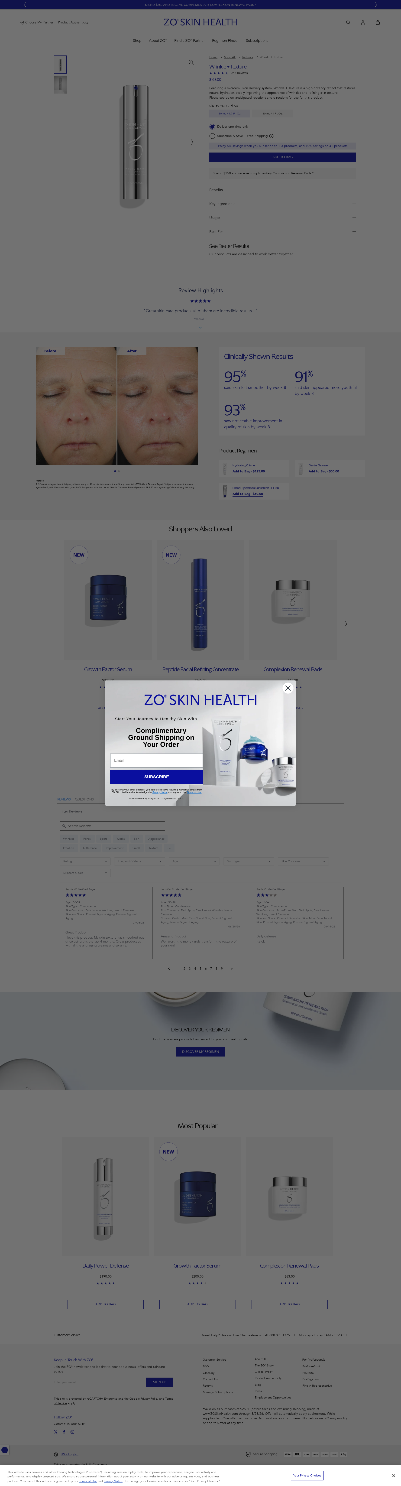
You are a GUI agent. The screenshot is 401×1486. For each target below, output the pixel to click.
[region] (200, 1475)
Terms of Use (88, 1481)
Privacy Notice (113, 1481)
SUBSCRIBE (156, 776)
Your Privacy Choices (307, 1475)
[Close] (393, 1476)
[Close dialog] (288, 688)
